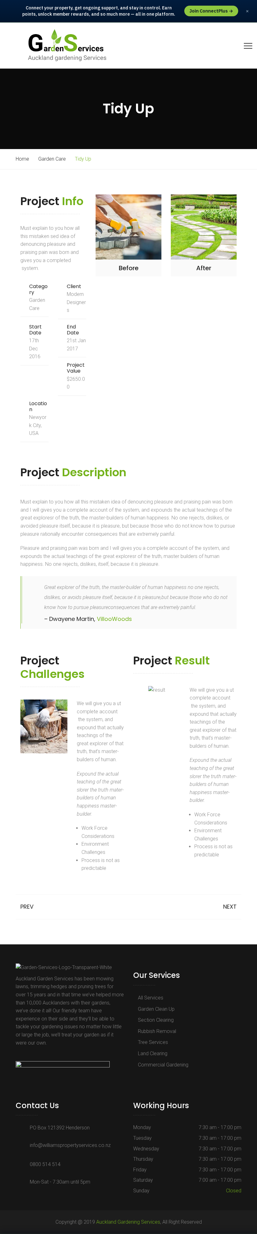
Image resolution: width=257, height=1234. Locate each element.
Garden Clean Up (156, 1009)
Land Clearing (152, 1053)
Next (230, 907)
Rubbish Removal (157, 1031)
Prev (27, 907)
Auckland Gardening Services (128, 1222)
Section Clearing (156, 1020)
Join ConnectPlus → (211, 11)
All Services (150, 998)
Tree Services (153, 1042)
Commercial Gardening (163, 1065)
